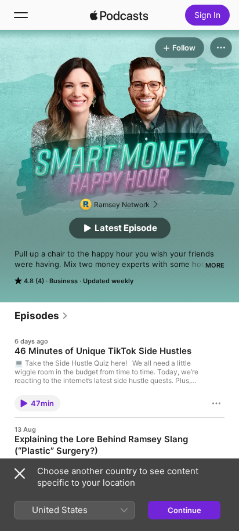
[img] (119, 15)
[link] (41, 315)
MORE (214, 265)
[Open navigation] (21, 15)
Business (63, 281)
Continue (184, 510)
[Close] (20, 473)
